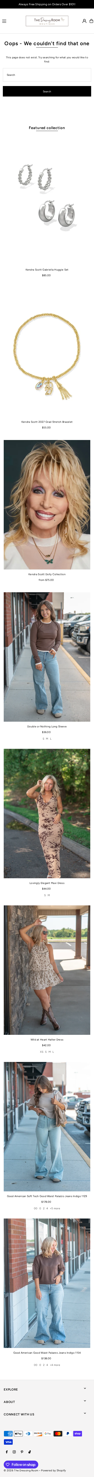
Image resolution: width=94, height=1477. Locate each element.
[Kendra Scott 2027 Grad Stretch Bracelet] (47, 352)
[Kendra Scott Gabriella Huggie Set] (47, 200)
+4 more (55, 1365)
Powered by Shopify (53, 1470)
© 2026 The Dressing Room (21, 1470)
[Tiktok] (29, 1452)
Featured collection (47, 128)
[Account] (84, 21)
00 (36, 1208)
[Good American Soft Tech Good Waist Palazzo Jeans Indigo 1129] (47, 1126)
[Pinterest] (22, 1452)
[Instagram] (14, 1452)
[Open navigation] (12, 21)
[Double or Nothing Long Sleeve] (47, 657)
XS (41, 1051)
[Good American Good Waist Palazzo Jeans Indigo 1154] (47, 1283)
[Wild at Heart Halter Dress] (47, 970)
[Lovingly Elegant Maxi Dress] (47, 813)
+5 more (55, 1208)
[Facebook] (7, 1452)
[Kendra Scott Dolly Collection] (47, 504)
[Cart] (91, 21)
